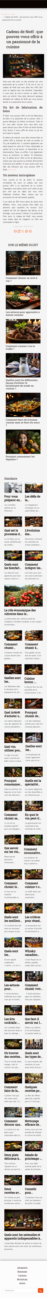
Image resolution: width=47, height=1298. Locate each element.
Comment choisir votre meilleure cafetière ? (33, 990)
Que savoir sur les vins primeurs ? (12, 851)
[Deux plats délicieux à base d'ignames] (13, 1145)
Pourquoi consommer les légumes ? (20, 458)
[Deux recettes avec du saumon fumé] (13, 1179)
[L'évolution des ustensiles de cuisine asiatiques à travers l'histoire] (34, 521)
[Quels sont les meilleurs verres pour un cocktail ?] (13, 908)
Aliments (22, 1267)
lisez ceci (12, 169)
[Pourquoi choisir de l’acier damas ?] (34, 703)
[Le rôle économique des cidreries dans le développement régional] (23, 595)
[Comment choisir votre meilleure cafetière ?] (34, 976)
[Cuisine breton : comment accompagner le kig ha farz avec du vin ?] (33, 669)
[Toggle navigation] (4, 4)
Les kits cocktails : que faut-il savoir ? (11, 1024)
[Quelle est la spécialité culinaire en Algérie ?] (34, 771)
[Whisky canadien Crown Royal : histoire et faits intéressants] (34, 941)
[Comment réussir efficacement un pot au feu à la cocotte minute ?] (13, 635)
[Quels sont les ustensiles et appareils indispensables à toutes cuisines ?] (23, 1219)
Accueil (4, 14)
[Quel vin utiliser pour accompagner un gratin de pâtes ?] (13, 737)
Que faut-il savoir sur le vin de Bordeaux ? (33, 1024)
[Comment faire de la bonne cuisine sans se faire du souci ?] (23, 405)
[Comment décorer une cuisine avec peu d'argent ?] (13, 1111)
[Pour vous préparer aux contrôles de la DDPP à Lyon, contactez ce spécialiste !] (13, 487)
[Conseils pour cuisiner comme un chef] (34, 1179)
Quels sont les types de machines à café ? (33, 1058)
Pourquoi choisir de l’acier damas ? (34, 718)
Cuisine (22, 1275)
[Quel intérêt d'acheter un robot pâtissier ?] (13, 703)
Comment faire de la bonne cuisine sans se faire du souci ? (23, 422)
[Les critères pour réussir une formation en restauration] (34, 908)
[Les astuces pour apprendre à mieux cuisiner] (23, 297)
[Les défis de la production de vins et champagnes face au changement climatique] (34, 487)
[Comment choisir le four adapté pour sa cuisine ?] (13, 874)
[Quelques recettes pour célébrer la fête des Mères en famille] (34, 1077)
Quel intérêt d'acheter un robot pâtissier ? (12, 718)
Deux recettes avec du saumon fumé (13, 1194)
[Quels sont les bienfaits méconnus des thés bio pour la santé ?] (13, 555)
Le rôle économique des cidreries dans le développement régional (20, 613)
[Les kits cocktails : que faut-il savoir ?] (13, 1010)
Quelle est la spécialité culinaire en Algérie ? (33, 786)
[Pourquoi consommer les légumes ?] (23, 442)
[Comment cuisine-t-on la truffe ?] (23, 331)
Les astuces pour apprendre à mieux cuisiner (23, 313)
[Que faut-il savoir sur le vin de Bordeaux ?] (34, 1010)
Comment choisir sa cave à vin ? (21, 279)
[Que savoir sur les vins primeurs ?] (12, 839)
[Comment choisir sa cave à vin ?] (23, 263)
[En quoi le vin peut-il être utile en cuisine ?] (34, 805)
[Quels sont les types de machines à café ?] (34, 1044)
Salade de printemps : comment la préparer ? (33, 1160)
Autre (13, 14)
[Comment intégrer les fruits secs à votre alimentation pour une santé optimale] (34, 555)
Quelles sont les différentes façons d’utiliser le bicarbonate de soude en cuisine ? (22, 384)
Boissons (22, 1271)
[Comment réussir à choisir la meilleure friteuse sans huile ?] (34, 635)
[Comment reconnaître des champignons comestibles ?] (33, 839)
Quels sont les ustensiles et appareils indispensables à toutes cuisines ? (22, 1238)
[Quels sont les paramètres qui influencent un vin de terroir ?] (13, 941)
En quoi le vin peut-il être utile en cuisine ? (33, 820)
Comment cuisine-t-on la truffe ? (20, 347)
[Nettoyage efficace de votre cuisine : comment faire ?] (34, 1111)
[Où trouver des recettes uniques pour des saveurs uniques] (13, 1044)
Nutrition (22, 1279)
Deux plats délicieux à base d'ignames (11, 1160)
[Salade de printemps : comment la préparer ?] (34, 1145)
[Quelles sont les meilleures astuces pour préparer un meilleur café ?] (13, 668)
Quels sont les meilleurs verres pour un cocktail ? (13, 922)
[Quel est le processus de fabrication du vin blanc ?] (13, 521)
